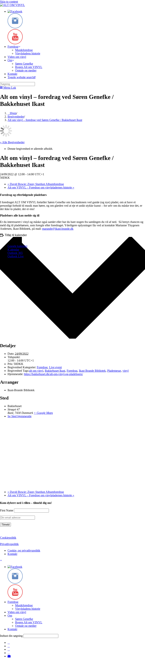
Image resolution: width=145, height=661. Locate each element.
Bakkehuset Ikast (55, 370)
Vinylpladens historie (27, 608)
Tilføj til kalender (16, 235)
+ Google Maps (43, 412)
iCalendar (13, 249)
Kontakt (12, 553)
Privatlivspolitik (9, 544)
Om (10, 615)
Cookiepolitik (8, 537)
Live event (55, 367)
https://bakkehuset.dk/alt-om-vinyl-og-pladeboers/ (53, 374)
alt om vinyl (36, 370)
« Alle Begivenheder (12, 142)
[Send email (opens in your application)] (9, 656)
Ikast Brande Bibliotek (92, 370)
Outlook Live (16, 256)
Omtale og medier (25, 625)
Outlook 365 (15, 252)
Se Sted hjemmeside (20, 416)
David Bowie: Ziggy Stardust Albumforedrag (36, 184)
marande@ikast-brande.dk (57, 228)
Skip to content (9, 1)
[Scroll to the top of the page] (1, 560)
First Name (6, 510)
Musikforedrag (24, 605)
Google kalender (17, 246)
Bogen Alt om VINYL (28, 622)
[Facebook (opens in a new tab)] (9, 642)
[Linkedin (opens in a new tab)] (9, 649)
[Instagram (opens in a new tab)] (9, 646)
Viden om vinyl (17, 612)
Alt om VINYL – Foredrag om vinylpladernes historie (41, 187)
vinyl (126, 370)
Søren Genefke (24, 619)
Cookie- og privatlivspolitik (24, 550)
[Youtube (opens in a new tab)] (9, 652)
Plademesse (114, 370)
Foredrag (42, 367)
